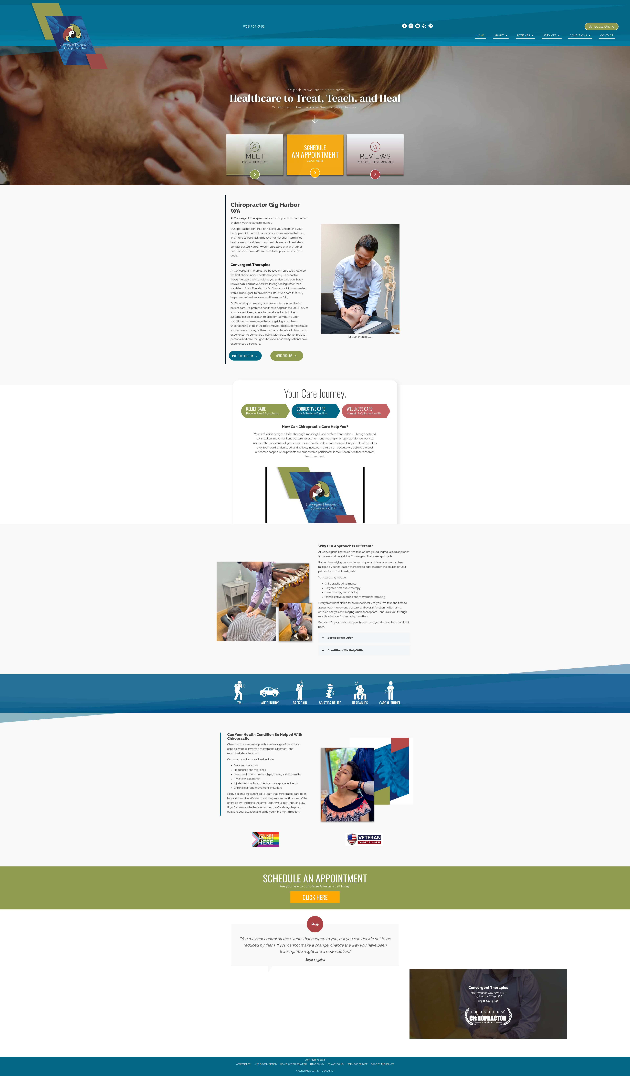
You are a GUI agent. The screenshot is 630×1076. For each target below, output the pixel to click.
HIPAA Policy (317, 1064)
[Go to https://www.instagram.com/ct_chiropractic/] (411, 26)
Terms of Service (358, 1064)
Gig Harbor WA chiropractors (264, 246)
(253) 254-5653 (253, 26)
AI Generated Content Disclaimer (315, 1071)
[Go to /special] (315, 173)
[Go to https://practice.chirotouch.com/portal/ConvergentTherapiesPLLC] (315, 154)
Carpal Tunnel (390, 702)
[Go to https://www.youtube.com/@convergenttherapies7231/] (417, 26)
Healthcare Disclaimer (293, 1064)
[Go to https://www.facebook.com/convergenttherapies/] (404, 26)
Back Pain (300, 702)
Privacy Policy (336, 1064)
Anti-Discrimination (265, 1064)
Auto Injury (270, 702)
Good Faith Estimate (382, 1064)
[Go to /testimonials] (375, 153)
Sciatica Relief (330, 702)
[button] (286, 356)
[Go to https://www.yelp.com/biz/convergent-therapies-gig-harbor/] (424, 26)
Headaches (360, 702)
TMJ (239, 702)
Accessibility (243, 1064)
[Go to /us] (255, 153)
